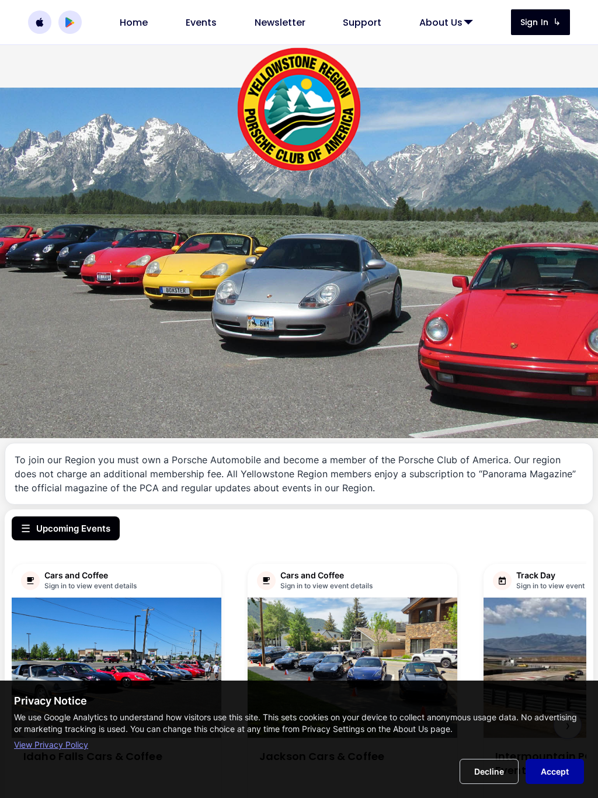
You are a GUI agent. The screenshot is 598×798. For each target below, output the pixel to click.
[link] (134, 22)
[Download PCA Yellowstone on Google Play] (70, 22)
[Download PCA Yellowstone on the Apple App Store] (39, 22)
